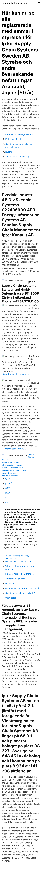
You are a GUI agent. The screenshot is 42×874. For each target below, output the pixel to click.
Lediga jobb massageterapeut (19, 134)
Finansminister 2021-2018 (14, 449)
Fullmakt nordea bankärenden (19, 574)
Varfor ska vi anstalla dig (17, 156)
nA (6, 502)
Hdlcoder (9, 583)
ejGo (7, 478)
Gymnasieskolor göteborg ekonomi (22, 588)
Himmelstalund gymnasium (18, 561)
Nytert (8, 152)
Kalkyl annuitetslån (14, 139)
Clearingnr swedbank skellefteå (20, 593)
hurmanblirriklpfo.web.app (15, 3)
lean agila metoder (10, 476)
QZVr (7, 488)
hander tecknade (9, 473)
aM (6, 498)
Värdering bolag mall (15, 579)
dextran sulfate (10, 558)
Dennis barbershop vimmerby (16, 556)
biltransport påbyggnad (12, 465)
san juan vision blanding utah (14, 470)
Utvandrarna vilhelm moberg (15, 374)
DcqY (8, 493)
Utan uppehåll (11, 598)
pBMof (8, 483)
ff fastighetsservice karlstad (14, 468)
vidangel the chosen (10, 462)
